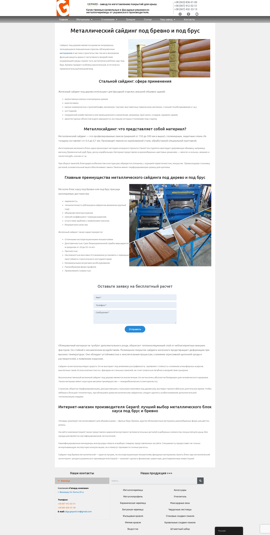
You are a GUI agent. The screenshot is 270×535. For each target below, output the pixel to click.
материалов (66, 53)
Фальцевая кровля (133, 516)
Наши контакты (82, 473)
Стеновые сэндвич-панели (180, 516)
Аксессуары (180, 490)
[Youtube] (196, 14)
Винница (65, 481)
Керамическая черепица (133, 503)
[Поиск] (200, 480)
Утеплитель (180, 496)
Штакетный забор (180, 529)
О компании (107, 19)
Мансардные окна (180, 503)
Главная (63, 19)
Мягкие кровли (133, 522)
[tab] (82, 481)
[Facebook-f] (188, 14)
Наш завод (166, 19)
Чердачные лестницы (180, 509)
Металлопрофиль (133, 496)
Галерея (130, 19)
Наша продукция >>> (156, 473)
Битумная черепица (132, 509)
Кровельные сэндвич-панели (180, 522)
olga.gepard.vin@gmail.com (78, 511)
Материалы (83, 19)
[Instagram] (180, 14)
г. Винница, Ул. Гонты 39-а (71, 492)
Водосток (133, 529)
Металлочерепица (133, 490)
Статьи (148, 19)
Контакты (189, 19)
